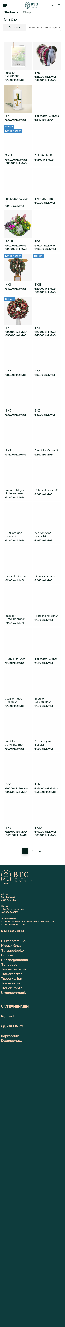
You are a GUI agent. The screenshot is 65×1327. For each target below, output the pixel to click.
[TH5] (47, 56)
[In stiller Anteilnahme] (18, 724)
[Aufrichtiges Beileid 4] (47, 516)
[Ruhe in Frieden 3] (47, 473)
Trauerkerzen (11, 983)
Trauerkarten (11, 978)
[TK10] (47, 810)
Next (40, 851)
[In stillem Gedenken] (18, 56)
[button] (5, 5)
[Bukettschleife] (47, 138)
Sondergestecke (14, 959)
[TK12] (18, 138)
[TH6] (18, 810)
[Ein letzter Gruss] (47, 642)
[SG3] (18, 767)
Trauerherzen (12, 973)
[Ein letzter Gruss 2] (47, 99)
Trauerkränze (11, 988)
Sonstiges (9, 964)
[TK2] (18, 311)
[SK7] (18, 354)
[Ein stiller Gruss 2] (47, 433)
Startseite (11, 12)
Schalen (7, 955)
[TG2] (47, 224)
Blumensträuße (13, 941)
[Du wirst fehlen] (47, 559)
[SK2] (18, 433)
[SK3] (47, 393)
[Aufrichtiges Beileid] (47, 724)
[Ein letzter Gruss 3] (18, 182)
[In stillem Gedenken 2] (47, 681)
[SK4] (18, 99)
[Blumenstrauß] (47, 182)
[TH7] (47, 767)
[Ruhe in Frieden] (18, 642)
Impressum (10, 1036)
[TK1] (47, 311)
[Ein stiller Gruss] (18, 559)
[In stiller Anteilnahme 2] (18, 599)
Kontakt (7, 1016)
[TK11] (47, 267)
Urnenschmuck (13, 992)
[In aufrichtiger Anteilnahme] (18, 473)
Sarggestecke (12, 950)
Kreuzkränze (11, 945)
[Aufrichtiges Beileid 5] (18, 516)
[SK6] (47, 354)
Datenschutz (11, 1040)
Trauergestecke (13, 969)
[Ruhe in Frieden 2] (47, 599)
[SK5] (18, 393)
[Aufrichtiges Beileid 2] (18, 681)
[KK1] (18, 267)
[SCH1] (18, 224)
